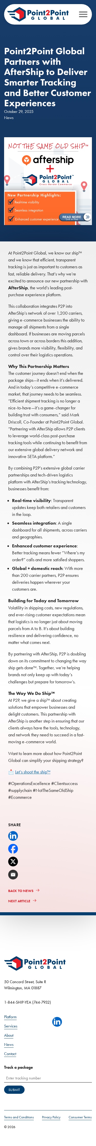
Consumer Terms (80, 1117)
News (9, 1044)
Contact (10, 1053)
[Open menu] (83, 14)
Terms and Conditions (19, 1117)
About (8, 1035)
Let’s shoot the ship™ (32, 772)
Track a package (18, 1067)
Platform (10, 1016)
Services (10, 1026)
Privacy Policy (51, 1117)
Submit (14, 1090)
